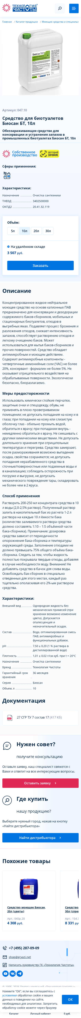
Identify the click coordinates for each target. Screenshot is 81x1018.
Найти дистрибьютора (37, 838)
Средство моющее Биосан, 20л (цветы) (26, 909)
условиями (10, 995)
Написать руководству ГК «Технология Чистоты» (41, 965)
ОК (70, 999)
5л (13, 231)
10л (24, 231)
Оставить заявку (37, 783)
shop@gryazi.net (20, 957)
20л (36, 231)
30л (48, 231)
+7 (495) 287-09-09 (24, 948)
